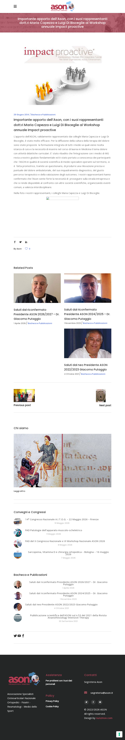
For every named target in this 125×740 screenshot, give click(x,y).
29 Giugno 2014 (21, 114)
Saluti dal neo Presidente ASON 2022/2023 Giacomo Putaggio (61, 604)
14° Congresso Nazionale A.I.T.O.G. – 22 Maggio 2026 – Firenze (62, 519)
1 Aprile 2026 (20, 323)
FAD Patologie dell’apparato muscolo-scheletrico (53, 530)
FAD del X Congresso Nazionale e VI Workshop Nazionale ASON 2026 (65, 541)
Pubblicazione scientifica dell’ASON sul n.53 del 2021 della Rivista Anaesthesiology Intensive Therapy (68, 616)
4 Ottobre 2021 (71, 374)
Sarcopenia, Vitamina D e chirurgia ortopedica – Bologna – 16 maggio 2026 (68, 553)
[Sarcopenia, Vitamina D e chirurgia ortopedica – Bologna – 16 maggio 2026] (18, 554)
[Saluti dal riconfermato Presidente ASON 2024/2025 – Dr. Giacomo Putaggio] (87, 288)
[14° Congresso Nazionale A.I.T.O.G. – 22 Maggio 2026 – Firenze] (18, 522)
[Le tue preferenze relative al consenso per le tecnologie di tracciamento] (119, 734)
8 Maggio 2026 (65, 544)
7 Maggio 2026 (68, 557)
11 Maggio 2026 (53, 534)
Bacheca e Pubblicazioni (43, 114)
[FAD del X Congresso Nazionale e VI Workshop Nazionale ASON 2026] (18, 544)
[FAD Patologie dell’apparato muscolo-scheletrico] (18, 533)
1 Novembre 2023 (72, 323)
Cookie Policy (52, 706)
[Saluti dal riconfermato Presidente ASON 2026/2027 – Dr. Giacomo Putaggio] (37, 288)
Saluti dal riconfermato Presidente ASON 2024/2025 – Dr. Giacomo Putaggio (87, 314)
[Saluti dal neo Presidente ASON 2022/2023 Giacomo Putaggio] (87, 343)
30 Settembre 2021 (68, 621)
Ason (19, 248)
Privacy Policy (52, 701)
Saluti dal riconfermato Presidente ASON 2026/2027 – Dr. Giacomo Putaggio (36, 314)
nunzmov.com (104, 718)
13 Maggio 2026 (62, 523)
